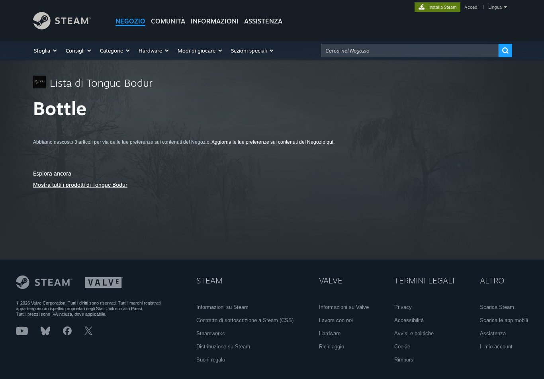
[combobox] (410, 50)
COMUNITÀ (168, 21)
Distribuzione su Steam (223, 347)
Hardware (329, 333)
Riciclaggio (331, 347)
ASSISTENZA (263, 21)
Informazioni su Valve (344, 307)
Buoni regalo (210, 360)
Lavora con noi (336, 320)
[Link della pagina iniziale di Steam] (62, 27)
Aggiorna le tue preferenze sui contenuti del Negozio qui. (273, 142)
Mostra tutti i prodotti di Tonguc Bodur (80, 185)
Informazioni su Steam (222, 307)
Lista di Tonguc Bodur (101, 82)
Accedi (471, 7)
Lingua (495, 7)
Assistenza (493, 333)
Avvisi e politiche (414, 333)
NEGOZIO (130, 21)
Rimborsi (404, 360)
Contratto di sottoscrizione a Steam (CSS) (245, 320)
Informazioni (215, 21)
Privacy (403, 307)
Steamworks (210, 333)
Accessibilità (409, 320)
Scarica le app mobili (504, 320)
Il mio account (496, 347)
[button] (46, 50)
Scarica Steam (497, 307)
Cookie (402, 347)
